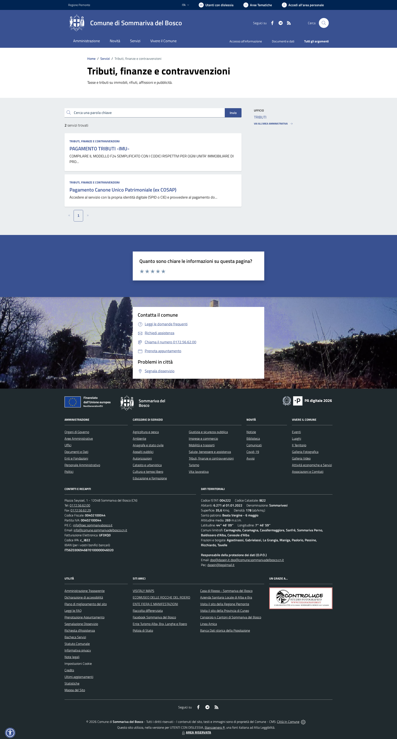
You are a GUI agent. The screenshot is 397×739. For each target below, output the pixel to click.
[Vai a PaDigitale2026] (307, 400)
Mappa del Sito (75, 689)
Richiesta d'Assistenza (80, 630)
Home (91, 58)
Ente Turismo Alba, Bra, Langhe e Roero (160, 623)
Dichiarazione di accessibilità (84, 597)
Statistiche (72, 683)
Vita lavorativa (199, 471)
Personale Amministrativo (82, 464)
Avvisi (250, 458)
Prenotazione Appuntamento (84, 617)
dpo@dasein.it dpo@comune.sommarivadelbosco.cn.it (247, 559)
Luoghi (296, 438)
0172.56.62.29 (81, 510)
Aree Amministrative (79, 438)
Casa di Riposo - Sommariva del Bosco (226, 590)
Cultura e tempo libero (148, 471)
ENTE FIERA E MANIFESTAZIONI (155, 603)
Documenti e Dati (76, 451)
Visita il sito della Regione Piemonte (224, 603)
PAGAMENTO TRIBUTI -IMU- (99, 148)
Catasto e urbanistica (147, 464)
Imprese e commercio (203, 438)
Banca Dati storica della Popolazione (225, 630)
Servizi (105, 58)
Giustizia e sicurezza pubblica (208, 431)
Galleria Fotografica (305, 451)
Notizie (251, 431)
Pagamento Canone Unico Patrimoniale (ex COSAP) (122, 189)
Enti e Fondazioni (76, 458)
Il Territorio (299, 445)
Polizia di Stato (143, 630)
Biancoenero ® (215, 727)
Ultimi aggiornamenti (79, 676)
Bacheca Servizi (75, 637)
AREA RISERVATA (198, 732)
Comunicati (254, 445)
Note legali (72, 656)
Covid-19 (252, 451)
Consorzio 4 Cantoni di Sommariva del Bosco (230, 617)
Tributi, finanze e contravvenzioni (94, 141)
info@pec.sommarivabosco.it (92, 525)
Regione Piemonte (79, 5)
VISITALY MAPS (143, 590)
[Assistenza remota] (303, 721)
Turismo (194, 464)
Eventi (296, 431)
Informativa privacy (78, 650)
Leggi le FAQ (73, 610)
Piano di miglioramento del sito (86, 603)
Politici (69, 471)
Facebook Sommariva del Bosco (154, 617)
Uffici (68, 445)
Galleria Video (301, 458)
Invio (233, 112)
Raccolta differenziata (148, 610)
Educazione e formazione (150, 478)
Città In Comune (288, 721)
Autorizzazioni (142, 458)
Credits (69, 670)
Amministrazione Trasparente (85, 590)
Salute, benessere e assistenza (210, 451)
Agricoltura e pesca (146, 431)
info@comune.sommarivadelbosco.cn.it (100, 530)
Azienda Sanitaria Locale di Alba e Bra (226, 597)
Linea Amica (208, 623)
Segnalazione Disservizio (81, 623)
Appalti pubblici (143, 451)
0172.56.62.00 (80, 505)
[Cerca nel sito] (324, 23)
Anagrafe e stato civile (148, 445)
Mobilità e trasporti (202, 445)
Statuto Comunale (77, 643)
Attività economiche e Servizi (312, 464)
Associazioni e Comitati (307, 471)
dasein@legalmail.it (220, 564)
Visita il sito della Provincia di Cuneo (224, 610)
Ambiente (139, 438)
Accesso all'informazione (246, 41)
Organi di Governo (77, 431)
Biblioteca (253, 438)
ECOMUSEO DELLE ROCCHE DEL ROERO (161, 597)
